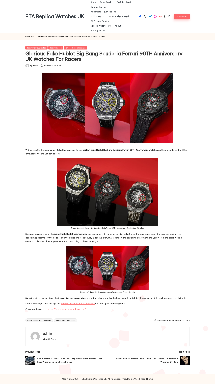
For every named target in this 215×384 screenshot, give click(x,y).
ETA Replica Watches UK (54, 16)
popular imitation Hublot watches (78, 303)
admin (47, 333)
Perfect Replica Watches (75, 48)
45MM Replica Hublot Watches (39, 320)
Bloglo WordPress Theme (140, 379)
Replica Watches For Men (65, 320)
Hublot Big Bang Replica (36, 48)
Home (27, 36)
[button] (182, 16)
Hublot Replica (56, 48)
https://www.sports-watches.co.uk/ (67, 309)
